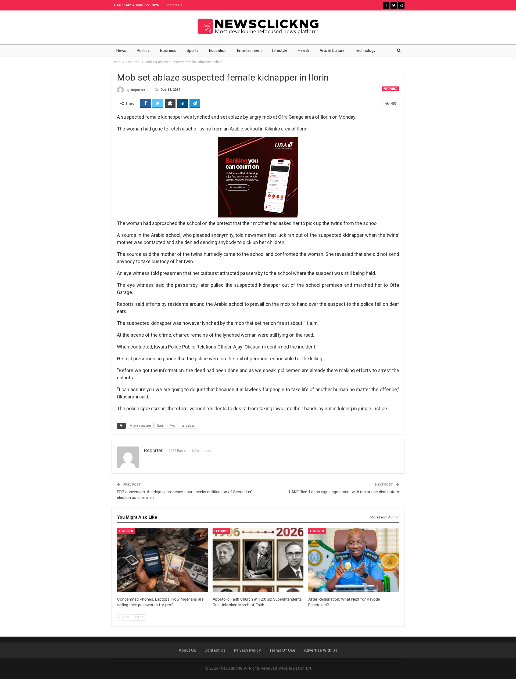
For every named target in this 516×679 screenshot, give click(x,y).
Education (218, 50)
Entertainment (249, 50)
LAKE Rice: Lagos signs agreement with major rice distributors (344, 491)
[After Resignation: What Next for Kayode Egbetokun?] (353, 560)
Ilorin (160, 425)
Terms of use (282, 650)
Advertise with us (320, 650)
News (121, 50)
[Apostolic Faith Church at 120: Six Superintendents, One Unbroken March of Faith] (258, 560)
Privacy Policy (247, 650)
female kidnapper (140, 425)
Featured (390, 88)
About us (187, 650)
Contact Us (174, 5)
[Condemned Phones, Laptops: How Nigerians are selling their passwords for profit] (162, 560)
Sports (193, 50)
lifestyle (279, 50)
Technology (365, 50)
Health (303, 50)
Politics (143, 50)
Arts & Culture (332, 50)
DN (308, 668)
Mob (172, 425)
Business (168, 50)
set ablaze (187, 425)
